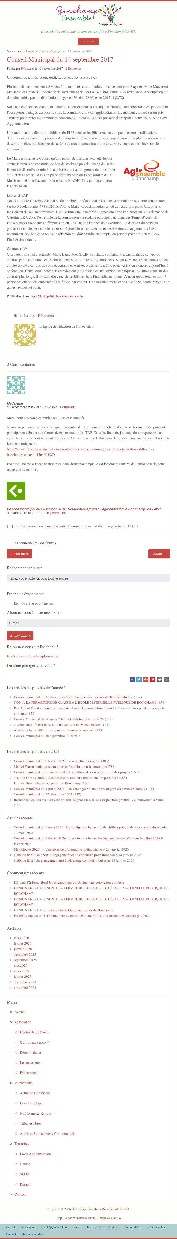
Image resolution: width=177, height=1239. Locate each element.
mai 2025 (20, 965)
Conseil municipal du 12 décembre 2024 (43, 794)
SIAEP (25, 1173)
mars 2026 (21, 937)
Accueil (20, 1011)
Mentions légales (32, 1234)
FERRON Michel (26, 888)
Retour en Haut (107, 1217)
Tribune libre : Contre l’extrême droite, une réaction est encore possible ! (66, 777)
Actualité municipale (35, 1092)
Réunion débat (30, 1052)
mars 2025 (21, 970)
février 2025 (23, 976)
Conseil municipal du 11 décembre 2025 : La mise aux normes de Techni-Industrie (73, 697)
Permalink (67, 407)
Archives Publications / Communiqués (47, 1133)
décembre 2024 (25, 982)
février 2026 (23, 943)
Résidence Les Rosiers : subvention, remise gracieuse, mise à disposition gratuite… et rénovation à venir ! (89, 799)
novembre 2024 (25, 987)
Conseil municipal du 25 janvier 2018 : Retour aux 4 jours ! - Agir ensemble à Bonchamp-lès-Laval (84, 508)
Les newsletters (31, 1062)
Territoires (21, 1143)
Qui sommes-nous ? (34, 1042)
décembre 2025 (25, 954)
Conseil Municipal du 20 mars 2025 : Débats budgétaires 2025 (59, 719)
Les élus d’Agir (31, 1103)
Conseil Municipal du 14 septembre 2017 (60, 59)
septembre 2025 (25, 959)
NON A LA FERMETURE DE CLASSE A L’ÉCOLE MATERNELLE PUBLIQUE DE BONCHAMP (85, 702)
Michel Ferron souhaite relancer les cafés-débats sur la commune (60, 766)
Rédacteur (27, 68)
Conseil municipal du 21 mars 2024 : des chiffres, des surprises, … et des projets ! (73, 772)
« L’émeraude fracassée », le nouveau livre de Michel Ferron (57, 724)
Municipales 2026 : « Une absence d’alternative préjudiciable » (59, 849)
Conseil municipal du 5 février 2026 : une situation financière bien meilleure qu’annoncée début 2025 (87, 838)
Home (30, 51)
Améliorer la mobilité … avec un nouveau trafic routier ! (54, 730)
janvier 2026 (23, 948)
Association (22, 1021)
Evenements (28, 1072)
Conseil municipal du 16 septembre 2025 (43, 735)
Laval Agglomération (35, 1153)
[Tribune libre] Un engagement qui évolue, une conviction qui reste (62, 860)
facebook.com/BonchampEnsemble (32, 656)
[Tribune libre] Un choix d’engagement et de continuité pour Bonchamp (66, 854)
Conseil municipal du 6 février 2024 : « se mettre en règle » (57, 761)
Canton (25, 1163)
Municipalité (46, 296)
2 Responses (73, 68)
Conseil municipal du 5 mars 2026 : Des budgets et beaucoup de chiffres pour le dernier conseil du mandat (91, 827)
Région (25, 1184)
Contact (20, 1194)
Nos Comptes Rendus (70, 296)
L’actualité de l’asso (34, 1032)
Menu (87, 41)
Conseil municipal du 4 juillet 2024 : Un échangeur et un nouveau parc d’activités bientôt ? (79, 788)
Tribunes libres (30, 1123)
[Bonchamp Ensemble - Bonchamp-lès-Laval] (88, 24)
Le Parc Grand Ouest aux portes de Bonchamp (47, 783)
